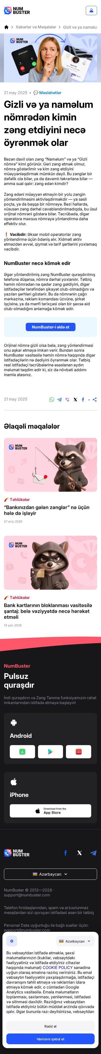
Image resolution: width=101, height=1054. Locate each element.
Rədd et (50, 1026)
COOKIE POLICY (58, 967)
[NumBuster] (17, 10)
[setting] (11, 941)
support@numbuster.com (27, 894)
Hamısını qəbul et (50, 1039)
